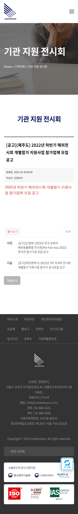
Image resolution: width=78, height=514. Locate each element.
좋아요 (12, 231)
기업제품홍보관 (47, 339)
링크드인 (12, 339)
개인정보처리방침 (51, 319)
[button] (71, 11)
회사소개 (12, 319)
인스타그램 (56, 329)
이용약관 (29, 319)
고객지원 (20, 66)
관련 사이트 (17, 451)
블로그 (25, 329)
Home (8, 66)
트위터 (40, 329)
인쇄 (68, 231)
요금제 (11, 329)
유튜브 (28, 339)
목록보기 (12, 281)
